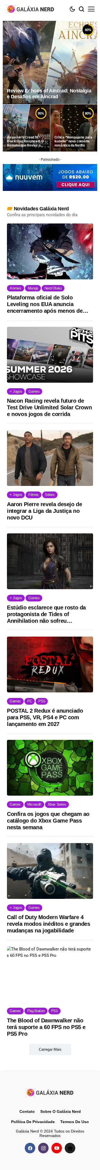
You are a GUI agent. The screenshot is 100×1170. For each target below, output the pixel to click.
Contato (27, 1111)
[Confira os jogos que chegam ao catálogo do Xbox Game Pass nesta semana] (50, 768)
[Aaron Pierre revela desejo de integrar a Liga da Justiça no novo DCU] (50, 458)
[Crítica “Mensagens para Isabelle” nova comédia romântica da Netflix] (74, 128)
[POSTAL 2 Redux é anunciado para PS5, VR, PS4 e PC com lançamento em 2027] (50, 665)
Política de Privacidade (33, 1121)
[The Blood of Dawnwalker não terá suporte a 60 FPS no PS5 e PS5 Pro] (50, 974)
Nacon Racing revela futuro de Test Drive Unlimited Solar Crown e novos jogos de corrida (49, 407)
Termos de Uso (74, 1121)
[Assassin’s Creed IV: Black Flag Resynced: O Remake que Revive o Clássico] (26, 128)
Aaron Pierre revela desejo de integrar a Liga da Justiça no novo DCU (44, 511)
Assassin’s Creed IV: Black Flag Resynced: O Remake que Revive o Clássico (25, 141)
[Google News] (70, 1148)
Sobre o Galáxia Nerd (60, 1111)
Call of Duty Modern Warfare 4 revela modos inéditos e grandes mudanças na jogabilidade (48, 924)
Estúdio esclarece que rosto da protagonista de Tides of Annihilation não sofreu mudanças (46, 614)
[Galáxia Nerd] (31, 9)
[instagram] (43, 1148)
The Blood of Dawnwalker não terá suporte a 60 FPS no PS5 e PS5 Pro (46, 1027)
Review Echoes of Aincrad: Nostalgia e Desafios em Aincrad (49, 94)
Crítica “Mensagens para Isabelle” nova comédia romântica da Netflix (73, 141)
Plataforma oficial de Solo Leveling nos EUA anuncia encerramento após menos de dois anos (45, 304)
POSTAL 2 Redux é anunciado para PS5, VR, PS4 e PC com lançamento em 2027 (45, 717)
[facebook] (30, 1148)
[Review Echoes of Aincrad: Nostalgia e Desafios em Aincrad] (50, 62)
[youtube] (56, 1148)
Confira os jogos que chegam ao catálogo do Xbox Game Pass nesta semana (48, 820)
